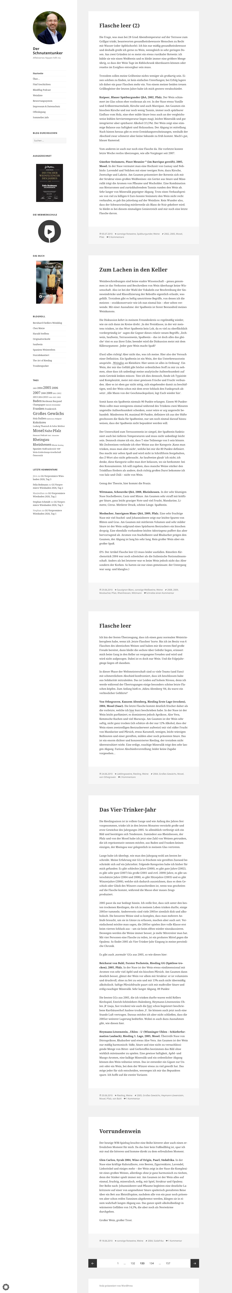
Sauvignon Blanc (125, 589)
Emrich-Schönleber (53, 405)
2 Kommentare (128, 777)
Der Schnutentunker (48, 50)
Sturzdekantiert (41, 355)
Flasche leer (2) (119, 25)
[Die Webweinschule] (49, 231)
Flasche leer (115, 625)
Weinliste (38, 95)
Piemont (36, 435)
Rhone (54, 445)
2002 (166, 233)
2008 (43, 393)
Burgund (57, 401)
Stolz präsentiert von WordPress (116, 1285)
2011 (55, 393)
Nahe (48, 431)
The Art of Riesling (42, 360)
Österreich (38, 455)
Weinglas (118, 363)
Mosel (38, 430)
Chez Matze (39, 328)
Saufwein (38, 344)
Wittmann (137, 592)
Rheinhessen (42, 444)
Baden (37, 401)
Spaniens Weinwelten (44, 349)
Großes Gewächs (48, 413)
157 (169, 1263)
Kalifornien (51, 419)
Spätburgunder (144, 233)
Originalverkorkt (41, 339)
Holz (35, 418)
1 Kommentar (133, 1098)
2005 (47, 387)
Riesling (61, 445)
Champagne (39, 404)
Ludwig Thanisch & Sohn (45, 426)
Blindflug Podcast (42, 89)
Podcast (43, 435)
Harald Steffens (41, 333)
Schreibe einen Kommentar (160, 592)
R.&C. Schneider (53, 435)
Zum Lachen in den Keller (133, 269)
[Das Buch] (49, 282)
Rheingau (41, 439)
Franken (38, 408)
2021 (55, 397)
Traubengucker (41, 365)
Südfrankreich (49, 448)
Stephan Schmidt (41, 501)
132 (133, 1263)
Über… (36, 78)
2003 (35, 388)
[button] (6, 1287)
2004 (40, 388)
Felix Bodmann (40, 484)
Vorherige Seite (92, 1263)
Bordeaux (47, 401)
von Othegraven (107, 777)
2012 (59, 393)
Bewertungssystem (42, 100)
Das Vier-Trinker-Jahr (127, 809)
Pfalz (57, 430)
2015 (45, 397)
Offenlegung (39, 111)
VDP (58, 449)
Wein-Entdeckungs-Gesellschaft (47, 452)
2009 (49, 393)
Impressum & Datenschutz (46, 106)
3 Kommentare (116, 237)
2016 (50, 397)
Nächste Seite (195, 1263)
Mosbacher (104, 592)
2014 (40, 397)
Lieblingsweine (124, 773)
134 (152, 1263)
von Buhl (117, 1098)
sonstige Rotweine (126, 233)
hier (131, 710)
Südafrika (159, 1240)
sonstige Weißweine (145, 589)
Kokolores (39, 422)
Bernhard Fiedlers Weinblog (47, 322)
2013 (35, 397)
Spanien (37, 448)
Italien (42, 418)
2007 (36, 392)
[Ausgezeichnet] (49, 182)
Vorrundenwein (120, 1131)
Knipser (58, 418)
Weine (156, 233)
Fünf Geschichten (42, 84)
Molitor (61, 426)
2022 (59, 397)
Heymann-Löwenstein (172, 1095)
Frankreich (50, 408)
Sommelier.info (41, 117)
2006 (55, 388)
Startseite (38, 73)
